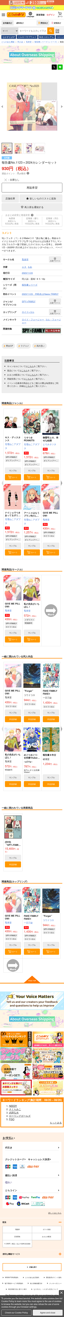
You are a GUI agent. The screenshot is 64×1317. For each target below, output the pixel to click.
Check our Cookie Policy (16, 1312)
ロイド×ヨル (49, 535)
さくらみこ (15, 1109)
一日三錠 (28, 922)
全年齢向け (7, 22)
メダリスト (29, 619)
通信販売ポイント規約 (53, 1277)
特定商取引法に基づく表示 (17, 1289)
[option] (32, 106)
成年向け (20, 22)
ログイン (51, 14)
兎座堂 (46, 519)
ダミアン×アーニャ (13, 460)
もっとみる (56, 1122)
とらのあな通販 (8, 41)
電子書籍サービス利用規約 (14, 1283)
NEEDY (13, 1106)
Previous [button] (2, 106)
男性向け (44, 22)
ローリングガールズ (20, 1115)
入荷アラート (55, 261)
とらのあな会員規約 (32, 1277)
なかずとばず (9, 36)
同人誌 (20, 41)
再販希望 (32, 187)
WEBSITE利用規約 (11, 1277)
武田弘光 (14, 1112)
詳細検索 (57, 30)
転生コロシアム (46, 36)
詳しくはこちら (54, 1212)
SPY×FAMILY (11, 457)
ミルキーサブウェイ (27, 36)
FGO (11, 1119)
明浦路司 (28, 623)
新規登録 (40, 14)
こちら (31, 366)
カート (15, 477)
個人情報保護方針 (36, 1283)
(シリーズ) (45, 41)
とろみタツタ (49, 444)
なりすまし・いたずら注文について (46, 1289)
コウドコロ (48, 920)
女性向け (57, 22)
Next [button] (62, 106)
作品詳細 (13, 719)
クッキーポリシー (55, 1283)
